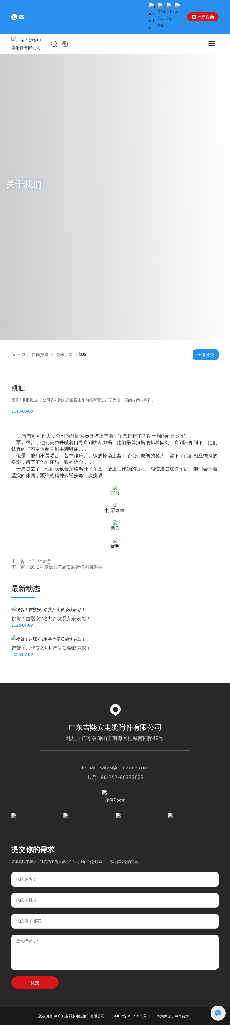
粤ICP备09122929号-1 (132, 1016)
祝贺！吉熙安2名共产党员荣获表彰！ (51, 618)
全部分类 (205, 354)
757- (114, 777)
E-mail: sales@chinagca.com (115, 767)
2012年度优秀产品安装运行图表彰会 (65, 567)
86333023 (132, 777)
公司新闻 (64, 354)
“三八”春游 (40, 561)
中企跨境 (182, 1016)
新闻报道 (40, 354)
